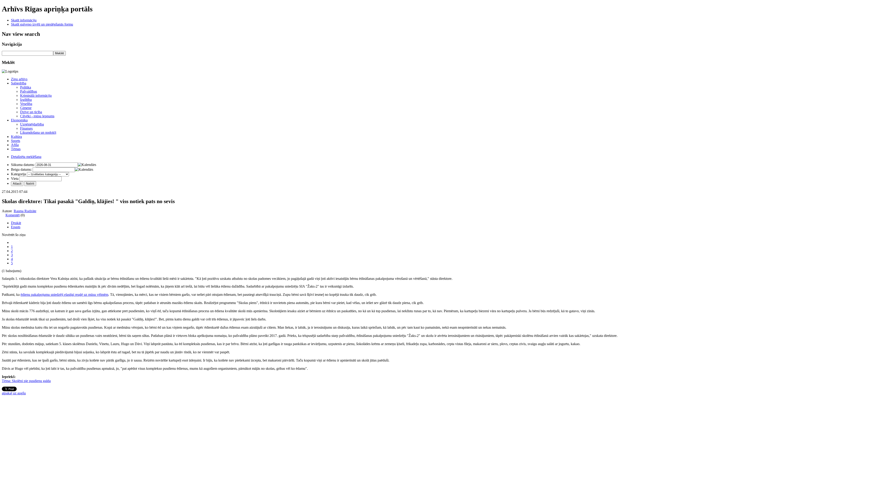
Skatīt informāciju (24, 20)
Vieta (14, 179)
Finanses (26, 128)
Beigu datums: (21, 169)
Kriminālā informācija (36, 95)
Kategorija (18, 174)
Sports (15, 141)
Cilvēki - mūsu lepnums (37, 116)
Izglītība (26, 100)
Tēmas (16, 149)
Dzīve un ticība (31, 112)
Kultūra (16, 137)
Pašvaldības (28, 91)
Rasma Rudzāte (25, 211)
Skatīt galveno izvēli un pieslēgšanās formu (42, 24)
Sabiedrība (18, 83)
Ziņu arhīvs (19, 79)
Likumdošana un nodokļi (38, 132)
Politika (25, 87)
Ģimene (26, 108)
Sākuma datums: (23, 165)
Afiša (15, 145)
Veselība (26, 104)
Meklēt (59, 53)
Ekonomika (19, 120)
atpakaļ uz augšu (14, 393)
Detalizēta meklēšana (26, 157)
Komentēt (12, 215)
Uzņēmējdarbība (32, 124)
